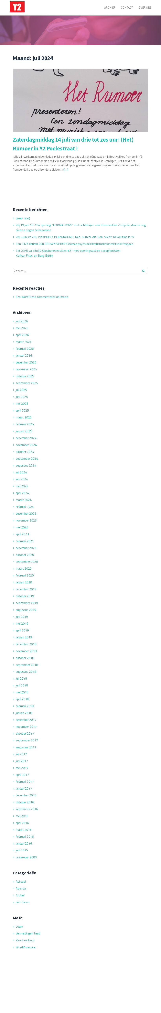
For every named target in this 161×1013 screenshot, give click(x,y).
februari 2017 (25, 781)
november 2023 (26, 520)
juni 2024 (22, 479)
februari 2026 (25, 348)
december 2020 (26, 547)
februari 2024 (25, 506)
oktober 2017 (25, 733)
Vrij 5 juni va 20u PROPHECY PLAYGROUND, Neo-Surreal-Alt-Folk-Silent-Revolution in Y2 (75, 236)
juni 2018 (22, 685)
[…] (66, 169)
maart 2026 (24, 341)
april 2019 (22, 630)
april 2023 (22, 534)
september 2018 (27, 664)
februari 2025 (25, 424)
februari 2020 (25, 575)
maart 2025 (24, 417)
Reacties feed (25, 940)
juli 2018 (21, 678)
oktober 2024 (25, 451)
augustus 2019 (26, 609)
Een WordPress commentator (35, 296)
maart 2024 (24, 499)
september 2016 (27, 809)
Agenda (21, 888)
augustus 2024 (26, 465)
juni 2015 (22, 850)
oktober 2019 (25, 596)
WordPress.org (26, 947)
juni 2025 (22, 396)
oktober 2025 (25, 376)
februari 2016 (25, 836)
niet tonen (22, 902)
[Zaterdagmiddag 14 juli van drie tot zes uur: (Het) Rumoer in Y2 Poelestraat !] (80, 100)
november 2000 (26, 857)
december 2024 (26, 438)
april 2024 (22, 492)
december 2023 (26, 513)
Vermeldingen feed (28, 933)
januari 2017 (24, 788)
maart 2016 (24, 829)
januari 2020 (24, 582)
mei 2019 (22, 623)
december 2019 (26, 589)
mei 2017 (22, 767)
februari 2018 (25, 706)
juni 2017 (22, 761)
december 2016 (26, 795)
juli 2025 (21, 389)
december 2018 (26, 644)
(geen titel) (23, 218)
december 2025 (26, 362)
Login (19, 926)
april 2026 (22, 334)
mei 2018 (22, 692)
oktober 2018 (25, 657)
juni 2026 (22, 321)
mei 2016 (22, 816)
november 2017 (26, 726)
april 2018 (22, 699)
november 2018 (26, 651)
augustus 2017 (26, 747)
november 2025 (26, 369)
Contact (127, 7)
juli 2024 (21, 472)
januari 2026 (24, 355)
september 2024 (27, 458)
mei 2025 (22, 403)
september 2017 (27, 740)
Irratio (64, 296)
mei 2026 (22, 328)
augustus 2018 (26, 671)
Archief (109, 7)
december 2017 (26, 719)
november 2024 (26, 444)
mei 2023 (22, 527)
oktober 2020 (25, 554)
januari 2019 (24, 637)
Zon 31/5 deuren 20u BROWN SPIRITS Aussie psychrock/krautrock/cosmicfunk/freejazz (74, 243)
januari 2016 (24, 843)
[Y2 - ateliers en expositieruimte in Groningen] (18, 7)
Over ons (145, 7)
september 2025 (27, 383)
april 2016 (22, 822)
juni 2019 (22, 616)
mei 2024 (22, 486)
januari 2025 (24, 431)
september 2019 (27, 602)
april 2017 (22, 774)
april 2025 (22, 410)
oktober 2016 (25, 802)
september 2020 (27, 561)
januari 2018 (24, 712)
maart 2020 (24, 568)
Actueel (21, 881)
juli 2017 (21, 754)
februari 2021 (25, 541)
